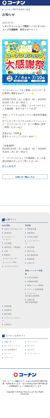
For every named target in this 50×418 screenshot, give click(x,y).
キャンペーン (32, 342)
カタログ (30, 350)
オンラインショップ (12, 346)
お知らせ (30, 263)
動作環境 (8, 314)
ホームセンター (11, 258)
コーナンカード (33, 353)
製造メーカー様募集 (35, 285)
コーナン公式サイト (16, 335)
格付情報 (30, 247)
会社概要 (8, 243)
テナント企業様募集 (35, 289)
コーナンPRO (11, 262)
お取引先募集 (32, 277)
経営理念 (8, 233)
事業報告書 (31, 229)
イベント (8, 353)
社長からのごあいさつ (13, 229)
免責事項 (8, 310)
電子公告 (30, 251)
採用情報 (8, 306)
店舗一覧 (8, 342)
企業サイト (11, 219)
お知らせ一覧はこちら (25, 177)
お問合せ (8, 324)
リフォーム (8, 357)
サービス (30, 346)
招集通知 (30, 233)
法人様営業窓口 (10, 350)
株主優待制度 (32, 255)
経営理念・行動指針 (12, 247)
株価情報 (30, 259)
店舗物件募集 (32, 281)
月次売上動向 (32, 237)
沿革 (6, 251)
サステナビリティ (11, 266)
